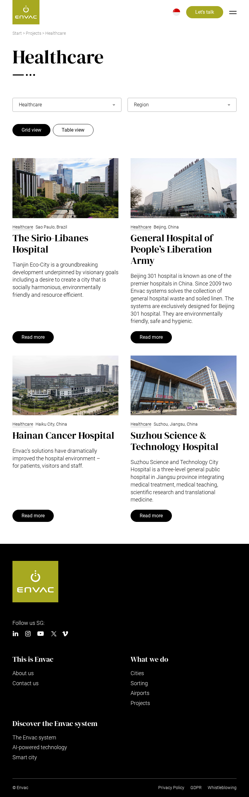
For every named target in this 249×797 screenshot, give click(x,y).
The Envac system (34, 737)
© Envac (20, 787)
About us (23, 673)
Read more (33, 337)
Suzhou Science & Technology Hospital (174, 441)
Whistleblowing (222, 787)
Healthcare (22, 227)
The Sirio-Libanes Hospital (50, 243)
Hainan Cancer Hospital (63, 435)
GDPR (196, 787)
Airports (140, 693)
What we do (149, 659)
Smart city (24, 757)
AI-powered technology (39, 747)
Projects (33, 33)
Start (17, 33)
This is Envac (32, 659)
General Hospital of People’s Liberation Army (172, 249)
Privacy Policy (171, 787)
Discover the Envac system (54, 723)
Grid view (31, 130)
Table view (73, 130)
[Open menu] (233, 12)
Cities (137, 673)
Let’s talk (204, 12)
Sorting (139, 683)
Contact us (25, 683)
